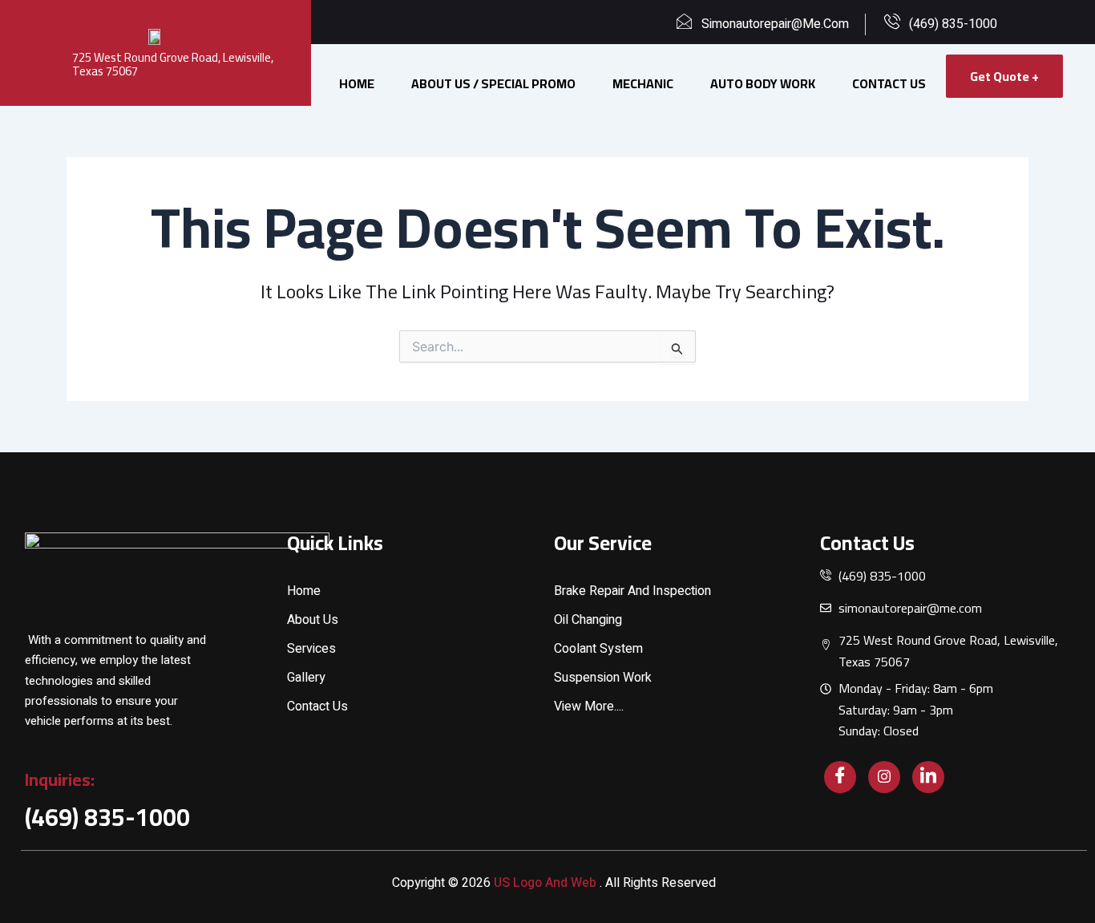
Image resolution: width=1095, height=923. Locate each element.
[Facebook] (840, 777)
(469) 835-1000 (107, 817)
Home (356, 83)
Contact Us (889, 83)
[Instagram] (884, 777)
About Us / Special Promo (493, 83)
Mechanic (642, 83)
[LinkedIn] (928, 777)
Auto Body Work (762, 83)
